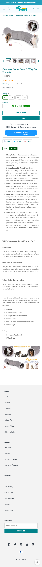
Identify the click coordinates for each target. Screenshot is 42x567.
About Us (7, 408)
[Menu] (3, 8)
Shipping (5, 84)
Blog (6, 396)
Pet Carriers (8, 510)
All (5, 480)
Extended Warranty (11, 465)
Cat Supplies (8, 492)
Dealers (7, 402)
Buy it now (21, 118)
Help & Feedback (10, 459)
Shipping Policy (9, 432)
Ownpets (23, 559)
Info (5, 149)
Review (13, 149)
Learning (7, 447)
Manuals (7, 453)
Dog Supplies (9, 498)
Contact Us (8, 414)
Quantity (5, 102)
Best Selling (8, 486)
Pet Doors (7, 504)
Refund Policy (9, 420)
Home (4, 15)
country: (5, 94)
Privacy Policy (9, 426)
